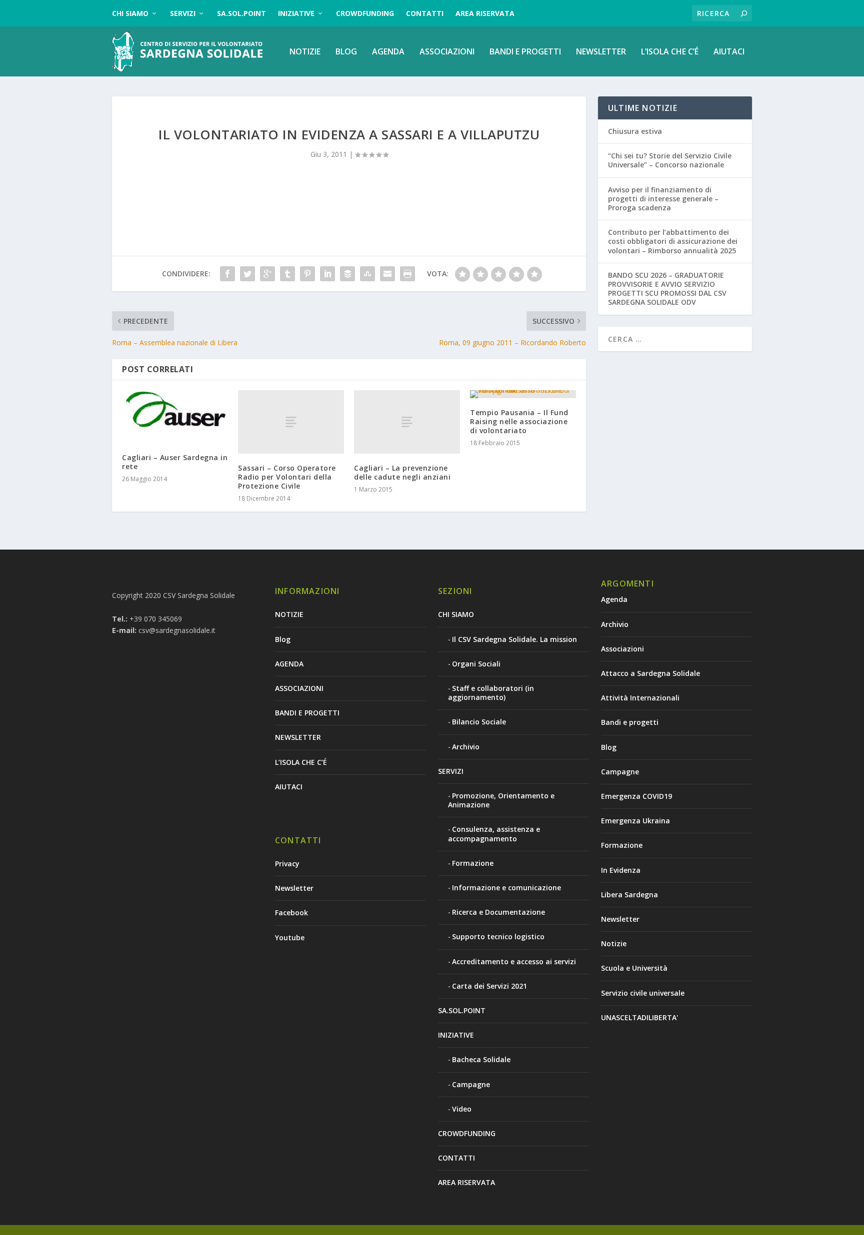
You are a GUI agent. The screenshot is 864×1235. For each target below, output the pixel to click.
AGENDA (388, 52)
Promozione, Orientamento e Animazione (501, 800)
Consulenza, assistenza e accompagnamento (494, 833)
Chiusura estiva (635, 131)
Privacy (287, 863)
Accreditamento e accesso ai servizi (514, 961)
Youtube (289, 937)
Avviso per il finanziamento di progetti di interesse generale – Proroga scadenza (663, 198)
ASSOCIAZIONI (447, 52)
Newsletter (294, 888)
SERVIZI (183, 13)
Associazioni (622, 648)
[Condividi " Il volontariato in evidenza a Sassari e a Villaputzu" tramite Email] (388, 274)
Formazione (473, 863)
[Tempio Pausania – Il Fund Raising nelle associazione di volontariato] (523, 394)
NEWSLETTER (601, 52)
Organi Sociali (476, 663)
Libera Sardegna (629, 894)
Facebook (291, 912)
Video (462, 1109)
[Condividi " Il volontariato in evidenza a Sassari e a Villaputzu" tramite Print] (408, 274)
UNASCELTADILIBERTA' (639, 1017)
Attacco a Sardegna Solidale (650, 673)
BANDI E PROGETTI (525, 52)
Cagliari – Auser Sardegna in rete (175, 462)
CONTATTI (425, 13)
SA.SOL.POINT (241, 13)
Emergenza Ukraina (635, 820)
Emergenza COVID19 (636, 796)
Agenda (614, 599)
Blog (346, 52)
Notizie (613, 943)
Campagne (471, 1084)
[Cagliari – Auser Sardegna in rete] (175, 416)
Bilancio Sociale (479, 721)
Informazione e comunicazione (506, 887)
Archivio (466, 746)
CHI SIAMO (130, 13)
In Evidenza (620, 870)
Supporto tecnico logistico (498, 936)
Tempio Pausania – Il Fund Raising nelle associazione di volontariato (519, 421)
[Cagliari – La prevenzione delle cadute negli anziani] (407, 422)
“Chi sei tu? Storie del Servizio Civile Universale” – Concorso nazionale (670, 160)
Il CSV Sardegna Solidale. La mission (514, 639)
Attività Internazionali (640, 697)
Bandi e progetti (629, 722)
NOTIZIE (305, 52)
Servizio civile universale (642, 993)
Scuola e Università (634, 968)
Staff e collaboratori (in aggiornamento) (491, 692)
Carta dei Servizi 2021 (489, 986)
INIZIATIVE (296, 13)
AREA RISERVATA (485, 13)
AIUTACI (729, 52)
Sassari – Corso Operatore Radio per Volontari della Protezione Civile (287, 477)
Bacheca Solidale (481, 1059)
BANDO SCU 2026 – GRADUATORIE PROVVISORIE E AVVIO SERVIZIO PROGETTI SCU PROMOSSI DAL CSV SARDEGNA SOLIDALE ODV (667, 288)
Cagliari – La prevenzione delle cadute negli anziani (402, 472)
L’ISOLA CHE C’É (669, 52)
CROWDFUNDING (365, 13)
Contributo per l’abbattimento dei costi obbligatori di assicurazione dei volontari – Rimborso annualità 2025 (673, 241)
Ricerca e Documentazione (498, 912)
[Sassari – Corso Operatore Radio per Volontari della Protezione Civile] (291, 422)
